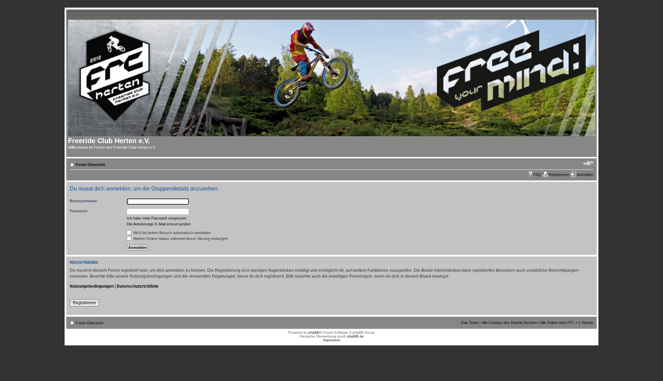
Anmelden (585, 175)
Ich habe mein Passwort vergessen (156, 218)
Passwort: (79, 211)
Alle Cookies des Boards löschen (509, 322)
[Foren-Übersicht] (333, 76)
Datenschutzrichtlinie (137, 286)
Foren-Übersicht (90, 164)
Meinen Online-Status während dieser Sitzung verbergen (180, 238)
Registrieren (559, 175)
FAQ (537, 175)
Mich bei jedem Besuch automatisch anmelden (171, 233)
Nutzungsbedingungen (92, 286)
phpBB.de (355, 336)
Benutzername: (84, 201)
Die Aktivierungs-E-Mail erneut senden (159, 224)
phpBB (313, 332)
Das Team (469, 322)
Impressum (331, 340)
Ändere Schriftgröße (588, 163)
